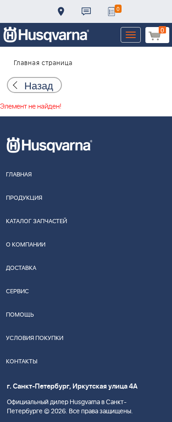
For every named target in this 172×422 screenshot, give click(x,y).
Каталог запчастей (36, 221)
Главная (19, 174)
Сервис (17, 291)
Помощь (20, 315)
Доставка (61, 11)
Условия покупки (34, 338)
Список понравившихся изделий (111, 11)
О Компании (25, 245)
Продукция (24, 198)
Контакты (86, 11)
